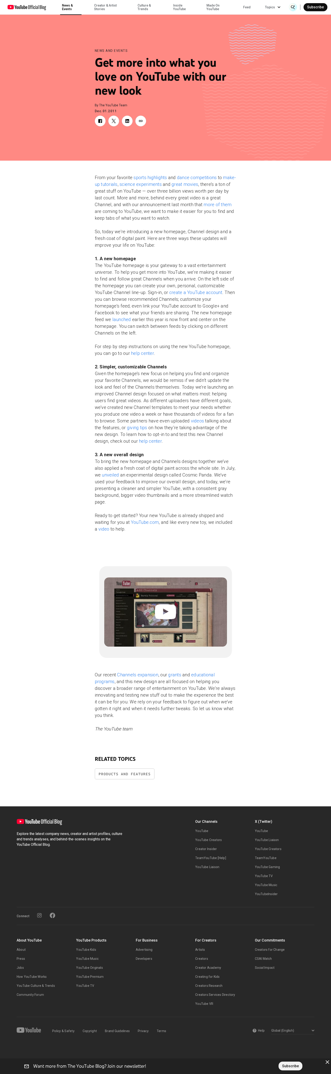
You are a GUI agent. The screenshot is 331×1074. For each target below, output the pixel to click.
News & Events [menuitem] (67, 7)
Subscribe (315, 7)
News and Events (111, 50)
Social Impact (265, 967)
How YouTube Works (32, 976)
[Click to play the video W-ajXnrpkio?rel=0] (165, 612)
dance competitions (197, 177)
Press (21, 958)
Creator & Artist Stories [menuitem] (105, 7)
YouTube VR (204, 1004)
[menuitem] (247, 7)
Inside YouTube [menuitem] (179, 7)
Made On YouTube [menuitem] (213, 7)
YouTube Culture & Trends (36, 985)
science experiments (141, 184)
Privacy (143, 1031)
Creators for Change (270, 949)
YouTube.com (145, 522)
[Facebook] (52, 915)
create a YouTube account (195, 292)
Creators (201, 958)
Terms (161, 1031)
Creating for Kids (207, 976)
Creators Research (208, 985)
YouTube (201, 831)
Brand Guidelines (117, 1031)
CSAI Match (263, 958)
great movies (185, 184)
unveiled (110, 475)
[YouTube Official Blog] (27, 7)
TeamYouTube (266, 858)
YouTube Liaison (207, 867)
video (103, 529)
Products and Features (125, 774)
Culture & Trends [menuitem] (144, 7)
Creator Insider (206, 849)
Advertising (144, 949)
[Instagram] (39, 915)
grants (174, 674)
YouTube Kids (86, 949)
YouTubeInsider (266, 894)
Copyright (90, 1031)
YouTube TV (264, 876)
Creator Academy (208, 967)
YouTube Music (266, 885)
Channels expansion (137, 674)
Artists (200, 949)
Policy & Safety (63, 1031)
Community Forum (30, 994)
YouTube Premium (90, 976)
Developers (144, 958)
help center (142, 353)
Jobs (20, 967)
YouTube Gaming (267, 867)
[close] (327, 1062)
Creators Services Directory (215, 994)
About (21, 949)
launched (121, 319)
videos (197, 421)
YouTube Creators (208, 840)
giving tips (137, 427)
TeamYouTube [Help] (210, 858)
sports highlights (150, 177)
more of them (217, 204)
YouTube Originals (89, 967)
